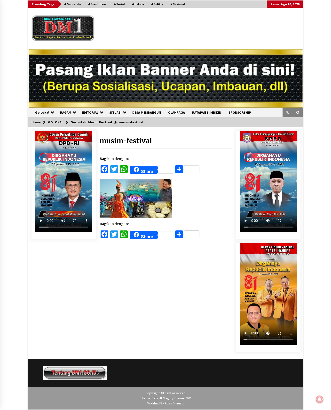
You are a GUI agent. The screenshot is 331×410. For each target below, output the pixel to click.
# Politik (157, 4)
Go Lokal (42, 112)
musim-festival (126, 140)
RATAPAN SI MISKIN (206, 112)
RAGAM (65, 112)
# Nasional (177, 4)
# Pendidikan (97, 4)
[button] (288, 112)
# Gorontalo (72, 4)
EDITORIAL (90, 112)
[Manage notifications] (319, 399)
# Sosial (119, 4)
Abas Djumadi (174, 403)
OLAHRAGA (176, 112)
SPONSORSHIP (240, 112)
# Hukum (138, 4)
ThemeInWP (182, 398)
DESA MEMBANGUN (146, 112)
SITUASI (115, 112)
